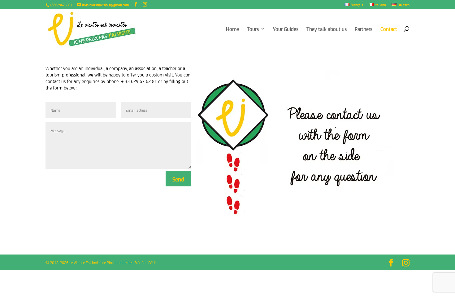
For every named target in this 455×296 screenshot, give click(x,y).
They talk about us (326, 29)
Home (232, 29)
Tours (253, 29)
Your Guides (285, 29)
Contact (388, 29)
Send (178, 178)
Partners (363, 29)
